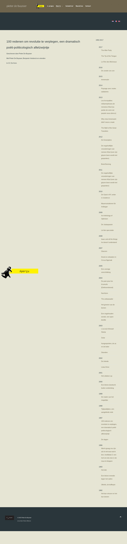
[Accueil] (40, 6)
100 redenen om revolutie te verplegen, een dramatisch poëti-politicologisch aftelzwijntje (109, 427)
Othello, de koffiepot (108, 485)
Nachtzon (104, 293)
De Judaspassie (107, 224)
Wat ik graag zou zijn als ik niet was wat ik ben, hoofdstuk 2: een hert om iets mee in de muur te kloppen (109, 455)
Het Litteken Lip (106, 376)
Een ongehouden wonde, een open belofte (107, 317)
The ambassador (107, 299)
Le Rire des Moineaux (109, 62)
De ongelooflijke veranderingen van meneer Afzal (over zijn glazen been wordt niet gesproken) (109, 152)
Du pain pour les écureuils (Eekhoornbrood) (107, 284)
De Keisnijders (106, 140)
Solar (103, 338)
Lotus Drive (105, 367)
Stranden (104, 352)
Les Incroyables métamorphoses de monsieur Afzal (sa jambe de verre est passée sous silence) (108, 107)
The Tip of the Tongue (108, 56)
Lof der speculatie (107, 230)
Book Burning (106, 164)
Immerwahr (105, 79)
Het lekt (104, 470)
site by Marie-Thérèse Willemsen (24, 520)
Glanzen (104, 251)
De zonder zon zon (107, 71)
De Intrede (105, 361)
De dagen (104, 439)
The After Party (106, 50)
